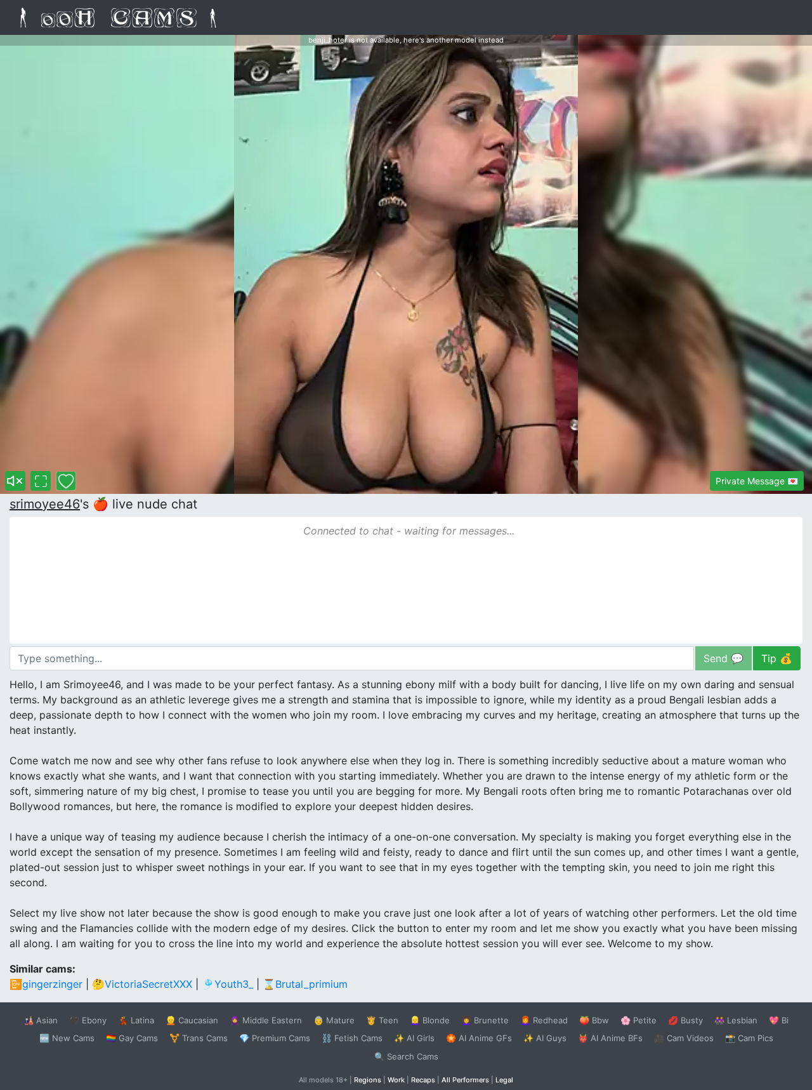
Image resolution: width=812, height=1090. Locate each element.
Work (396, 1079)
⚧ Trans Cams (198, 1038)
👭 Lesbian (735, 1020)
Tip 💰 (776, 658)
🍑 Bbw (594, 1020)
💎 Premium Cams (274, 1038)
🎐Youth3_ (227, 984)
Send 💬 (723, 658)
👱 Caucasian (192, 1020)
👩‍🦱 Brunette (485, 1020)
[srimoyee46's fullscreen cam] (40, 481)
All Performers (465, 1079)
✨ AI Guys (544, 1038)
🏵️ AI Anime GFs (479, 1038)
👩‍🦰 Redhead (544, 1020)
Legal (504, 1079)
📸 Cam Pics (749, 1038)
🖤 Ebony (88, 1020)
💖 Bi (779, 1020)
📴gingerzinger (46, 984)
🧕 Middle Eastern (266, 1020)
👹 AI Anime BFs (610, 1038)
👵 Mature (334, 1020)
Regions (367, 1079)
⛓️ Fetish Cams (352, 1038)
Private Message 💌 (757, 480)
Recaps (423, 1079)
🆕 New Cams (67, 1038)
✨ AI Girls (414, 1038)
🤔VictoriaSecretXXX (142, 984)
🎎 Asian (40, 1020)
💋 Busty (685, 1020)
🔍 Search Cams (406, 1056)
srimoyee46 (45, 504)
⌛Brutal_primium (305, 984)
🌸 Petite (638, 1020)
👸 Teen (382, 1020)
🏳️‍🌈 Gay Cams (132, 1038)
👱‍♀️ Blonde (430, 1020)
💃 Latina (136, 1020)
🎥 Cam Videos (684, 1038)
